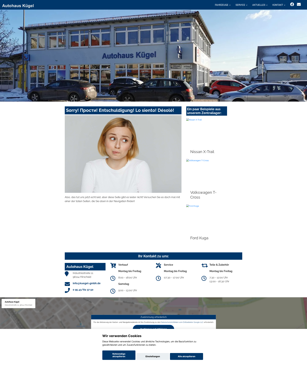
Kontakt (277, 5)
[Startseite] (19, 5)
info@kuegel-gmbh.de (87, 283)
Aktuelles (258, 5)
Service (240, 5)
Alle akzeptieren (186, 356)
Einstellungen (153, 356)
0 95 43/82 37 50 (83, 289)
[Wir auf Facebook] (292, 4)
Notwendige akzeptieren (118, 355)
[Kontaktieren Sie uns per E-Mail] (299, 4)
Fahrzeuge (221, 5)
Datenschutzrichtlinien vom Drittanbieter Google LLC (182, 322)
